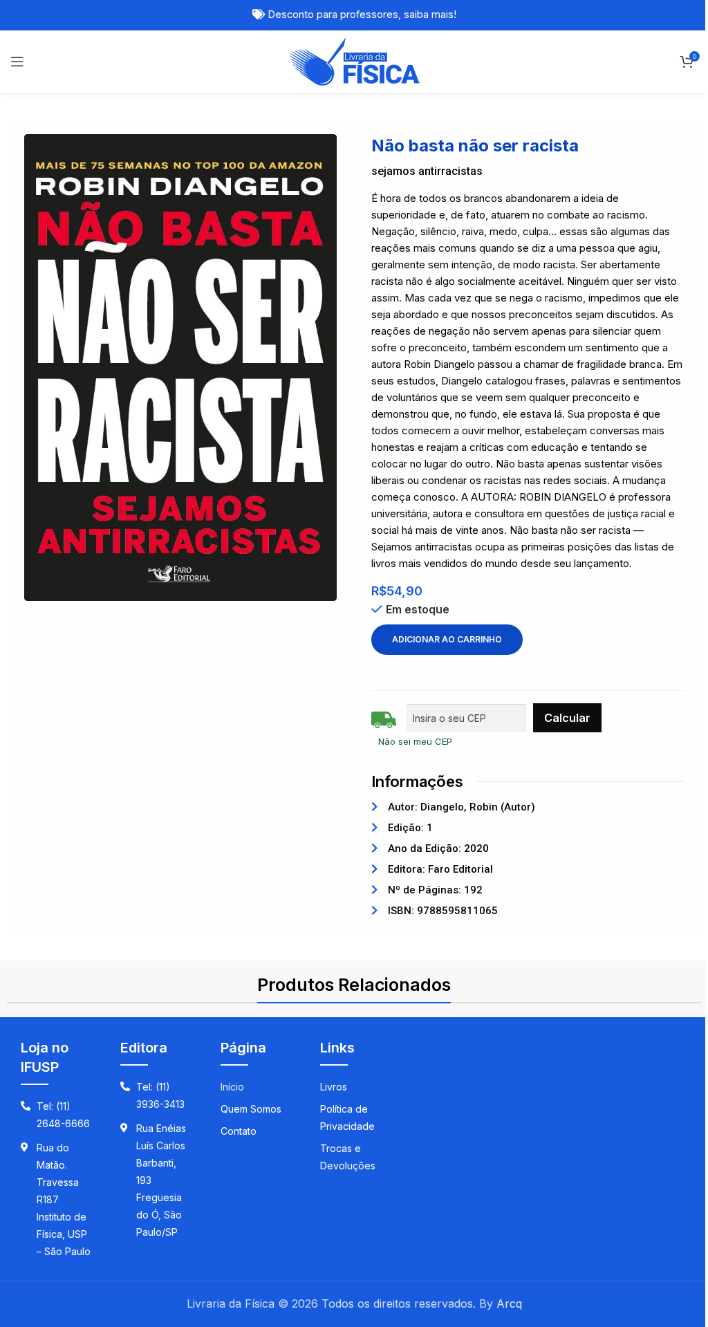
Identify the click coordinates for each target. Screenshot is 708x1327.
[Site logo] (354, 60)
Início (232, 1087)
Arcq (509, 1303)
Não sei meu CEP (415, 741)
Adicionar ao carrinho (447, 639)
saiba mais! (430, 14)
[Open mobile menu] (17, 61)
